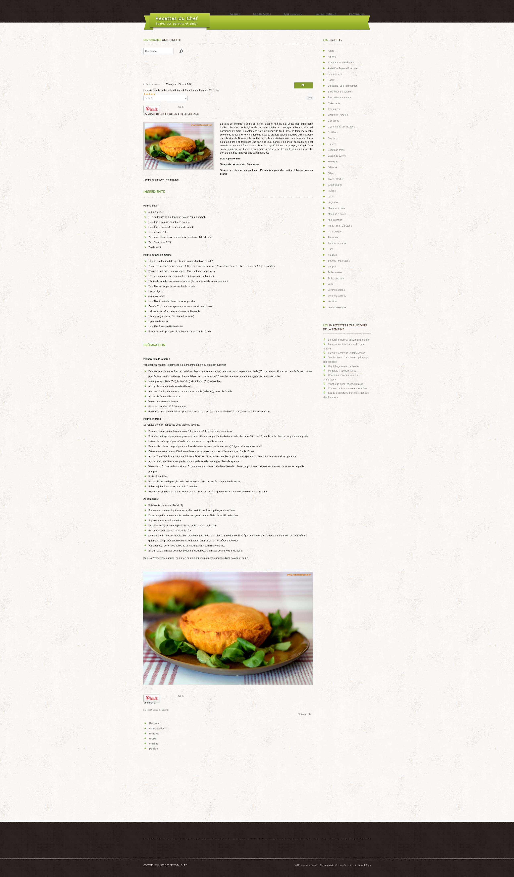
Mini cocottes (335, 220)
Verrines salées (336, 290)
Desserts (333, 138)
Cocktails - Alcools (338, 115)
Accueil (235, 13)
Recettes (154, 723)
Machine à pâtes (337, 214)
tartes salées (157, 728)
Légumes (333, 202)
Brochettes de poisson (340, 91)
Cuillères (333, 132)
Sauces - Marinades (339, 260)
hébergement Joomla (307, 865)
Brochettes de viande (339, 97)
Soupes (332, 266)
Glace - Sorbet (336, 179)
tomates (154, 733)
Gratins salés (335, 185)
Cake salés (334, 103)
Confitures (333, 120)
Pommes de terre (337, 243)
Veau (330, 284)
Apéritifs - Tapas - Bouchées (343, 68)
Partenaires (357, 13)
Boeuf (331, 80)
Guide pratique (326, 13)
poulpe (153, 748)
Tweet (180, 106)
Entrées (332, 144)
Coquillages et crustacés (341, 126)
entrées (153, 743)
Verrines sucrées (337, 295)
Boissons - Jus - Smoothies (342, 85)
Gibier (331, 173)
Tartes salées (153, 84)
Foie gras (333, 161)
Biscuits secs (335, 74)
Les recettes (262, 13)
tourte (152, 738)
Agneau (332, 56)
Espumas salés (336, 150)
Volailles (332, 301)
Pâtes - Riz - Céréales (340, 225)
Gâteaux (332, 167)
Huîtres (332, 190)
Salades (332, 255)
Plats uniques (335, 231)
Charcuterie (334, 109)
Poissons (333, 237)
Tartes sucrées (336, 278)
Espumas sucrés (337, 155)
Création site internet (345, 865)
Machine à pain (336, 208)
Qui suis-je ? (293, 13)
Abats (331, 50)
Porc (330, 249)
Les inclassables (337, 307)
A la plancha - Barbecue (341, 62)
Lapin (331, 196)
